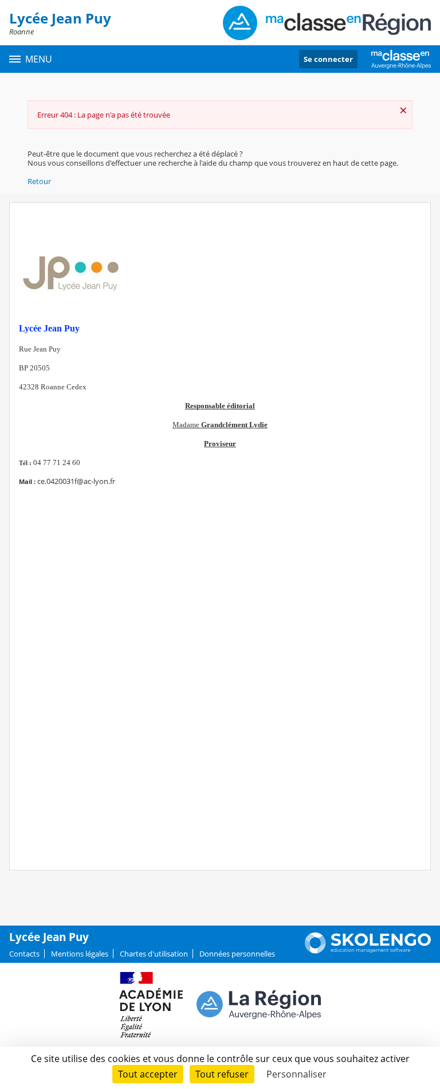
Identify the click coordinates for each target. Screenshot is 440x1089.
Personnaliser (296, 1074)
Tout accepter (148, 1074)
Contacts (24, 953)
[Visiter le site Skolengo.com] (368, 951)
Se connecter (328, 59)
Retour (39, 181)
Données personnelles (237, 953)
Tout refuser (222, 1074)
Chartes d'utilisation (154, 953)
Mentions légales (79, 953)
